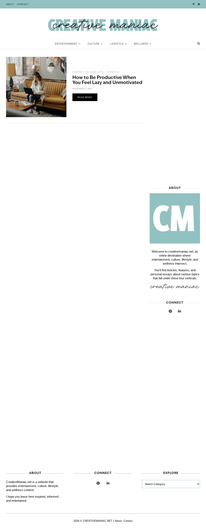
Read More (84, 97)
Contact (23, 4)
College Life (94, 72)
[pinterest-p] (194, 4)
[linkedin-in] (199, 4)
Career (77, 72)
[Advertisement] (175, 117)
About (10, 4)
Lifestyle (113, 72)
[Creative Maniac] (103, 23)
